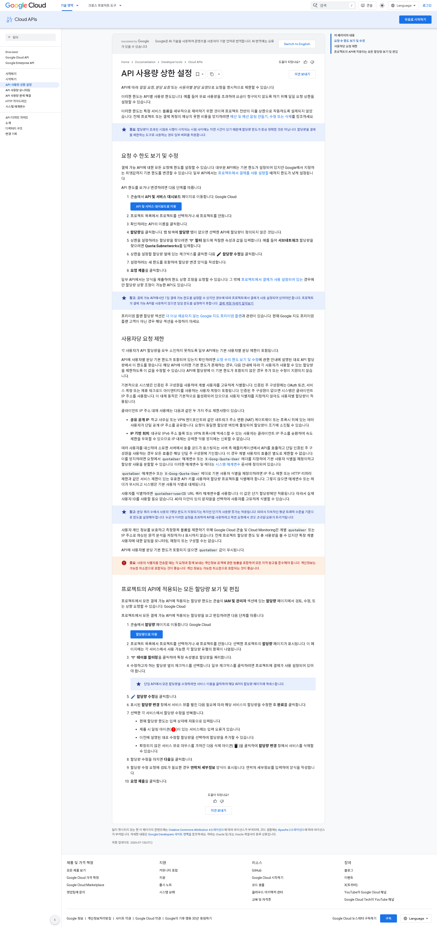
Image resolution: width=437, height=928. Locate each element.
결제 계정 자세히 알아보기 (236, 303)
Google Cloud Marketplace (85, 885)
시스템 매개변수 (228, 464)
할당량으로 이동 (146, 634)
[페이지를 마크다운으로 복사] (212, 74)
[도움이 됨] (305, 62)
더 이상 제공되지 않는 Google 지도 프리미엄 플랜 (204, 316)
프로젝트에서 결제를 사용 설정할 (243, 173)
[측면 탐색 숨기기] (54, 919)
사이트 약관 (123, 918)
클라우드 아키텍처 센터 (267, 892)
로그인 (427, 5)
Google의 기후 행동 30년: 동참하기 (188, 918)
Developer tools (171, 62)
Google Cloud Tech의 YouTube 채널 (369, 899)
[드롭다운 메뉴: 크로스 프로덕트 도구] (121, 5)
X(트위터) (351, 885)
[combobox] (333, 5)
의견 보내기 (302, 74)
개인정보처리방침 (99, 918)
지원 (162, 878)
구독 (388, 918)
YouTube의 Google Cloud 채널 (365, 892)
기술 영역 (67, 5)
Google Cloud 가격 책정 (83, 878)
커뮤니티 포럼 (168, 870)
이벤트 (348, 878)
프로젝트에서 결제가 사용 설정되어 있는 (272, 279)
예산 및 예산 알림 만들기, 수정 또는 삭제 (261, 116)
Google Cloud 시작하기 (267, 878)
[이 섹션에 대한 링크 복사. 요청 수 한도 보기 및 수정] (182, 156)
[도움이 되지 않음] (312, 62)
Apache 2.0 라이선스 (291, 829)
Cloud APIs (26, 19)
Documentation (145, 62)
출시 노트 (165, 885)
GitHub (257, 870)
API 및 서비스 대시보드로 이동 (156, 206)
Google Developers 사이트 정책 (168, 834)
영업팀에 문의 (76, 892)
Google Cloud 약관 (148, 918)
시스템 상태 (167, 892)
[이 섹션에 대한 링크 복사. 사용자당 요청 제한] (168, 339)
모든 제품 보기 (76, 870)
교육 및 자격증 (261, 899)
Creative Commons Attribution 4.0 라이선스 (196, 829)
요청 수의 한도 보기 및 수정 (237, 360)
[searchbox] (30, 37)
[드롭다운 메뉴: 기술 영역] (78, 5)
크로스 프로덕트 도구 (102, 5)
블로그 (348, 870)
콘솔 (370, 5)
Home (125, 62)
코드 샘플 (258, 885)
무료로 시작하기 (415, 20)
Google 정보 (75, 918)
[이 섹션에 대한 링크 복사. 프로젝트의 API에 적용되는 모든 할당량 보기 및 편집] (243, 589)
